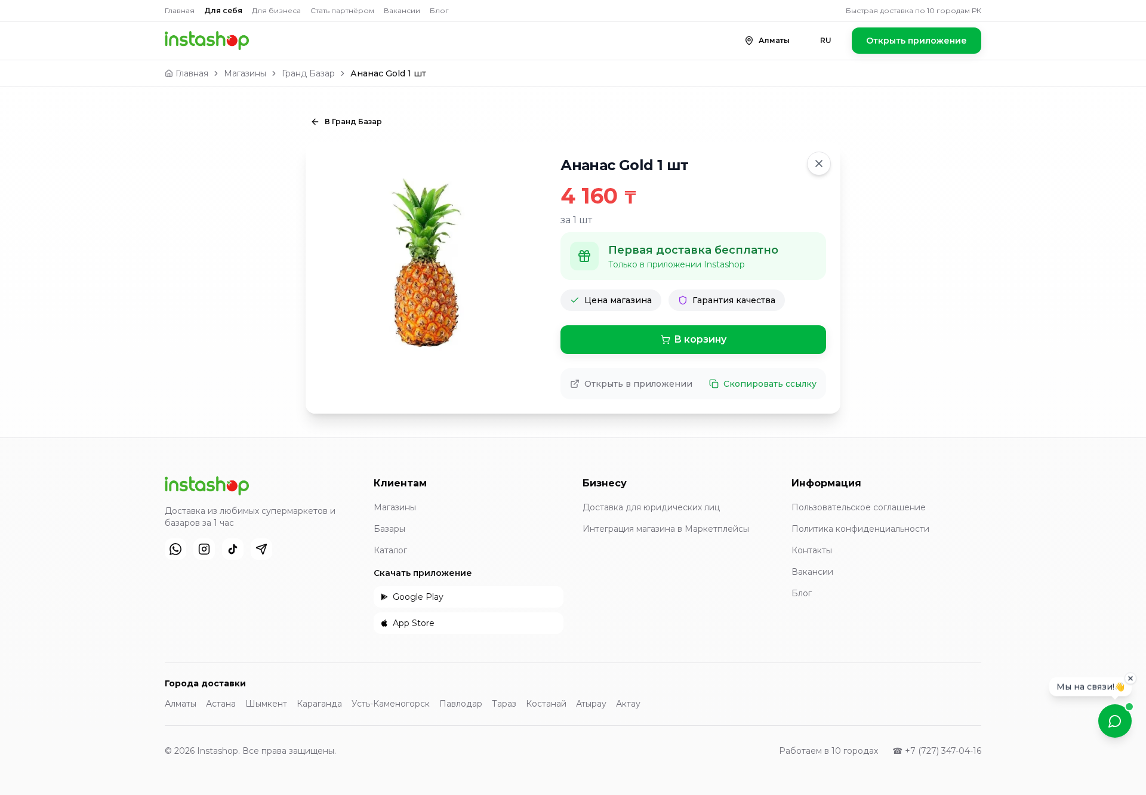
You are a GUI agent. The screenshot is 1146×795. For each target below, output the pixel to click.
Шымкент (266, 703)
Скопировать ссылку (770, 383)
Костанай (546, 703)
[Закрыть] (1130, 677)
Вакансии (402, 10)
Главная (180, 10)
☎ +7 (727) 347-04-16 (936, 750)
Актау (628, 703)
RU (825, 40)
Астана (221, 703)
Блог (439, 10)
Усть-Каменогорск (391, 703)
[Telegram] (261, 549)
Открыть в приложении (638, 383)
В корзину (700, 339)
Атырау (591, 703)
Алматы (180, 703)
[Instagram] (204, 549)
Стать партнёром (342, 10)
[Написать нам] (1115, 721)
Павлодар (460, 703)
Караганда (319, 703)
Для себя (223, 10)
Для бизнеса (276, 10)
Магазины (245, 73)
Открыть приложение (916, 40)
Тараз (504, 703)
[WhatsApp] (175, 549)
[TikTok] (233, 549)
